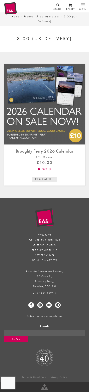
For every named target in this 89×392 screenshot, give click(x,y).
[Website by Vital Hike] (44, 387)
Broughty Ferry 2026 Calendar (44, 151)
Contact (44, 235)
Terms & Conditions (34, 377)
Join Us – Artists (44, 260)
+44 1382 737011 (44, 293)
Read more (44, 179)
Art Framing (44, 255)
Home (15, 16)
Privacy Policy (58, 377)
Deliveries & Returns (44, 240)
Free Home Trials (45, 250)
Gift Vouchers (44, 245)
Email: (44, 326)
